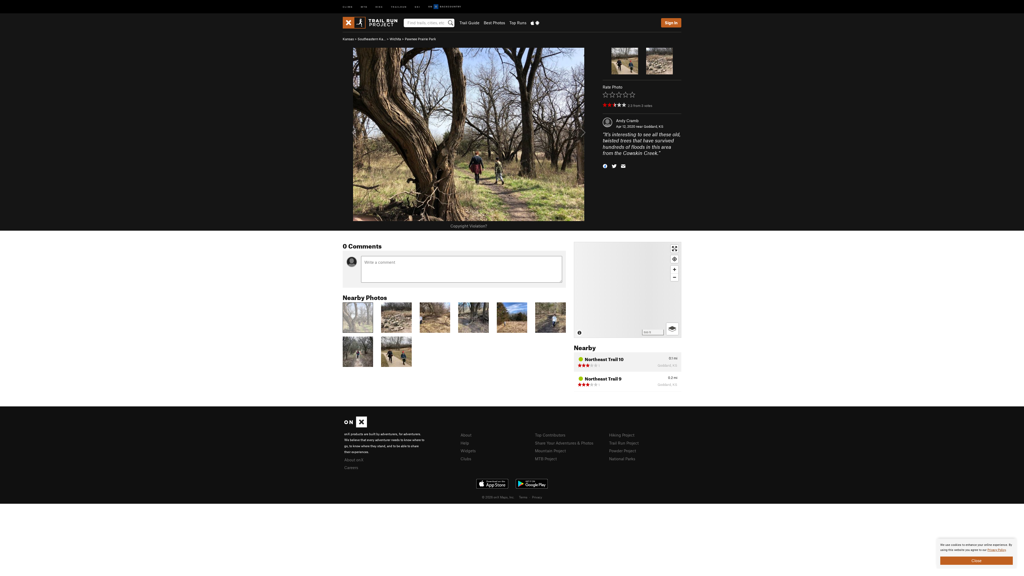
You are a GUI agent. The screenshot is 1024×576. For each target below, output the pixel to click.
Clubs (466, 458)
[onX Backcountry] (444, 7)
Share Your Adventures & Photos (564, 443)
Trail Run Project (624, 443)
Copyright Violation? (468, 225)
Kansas (348, 39)
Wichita (395, 39)
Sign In (671, 22)
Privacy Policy (996, 550)
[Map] (627, 290)
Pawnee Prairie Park (420, 39)
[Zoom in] (674, 269)
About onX (353, 459)
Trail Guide (469, 22)
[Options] (672, 329)
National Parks (622, 458)
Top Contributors (550, 435)
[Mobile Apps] (535, 22)
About (466, 435)
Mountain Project (550, 450)
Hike (379, 6)
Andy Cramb (627, 120)
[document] (976, 553)
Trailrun (399, 6)
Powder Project (622, 450)
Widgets (468, 450)
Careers (351, 467)
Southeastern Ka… (372, 39)
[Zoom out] (674, 277)
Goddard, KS (653, 126)
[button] (605, 165)
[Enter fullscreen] (674, 249)
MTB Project (546, 458)
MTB (364, 6)
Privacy (537, 497)
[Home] (373, 23)
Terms (523, 497)
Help (465, 443)
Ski (417, 6)
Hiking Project (621, 435)
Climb (348, 6)
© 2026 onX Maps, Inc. (498, 497)
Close (976, 560)
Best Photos (494, 22)
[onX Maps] (355, 425)
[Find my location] (674, 259)
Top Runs (517, 22)
